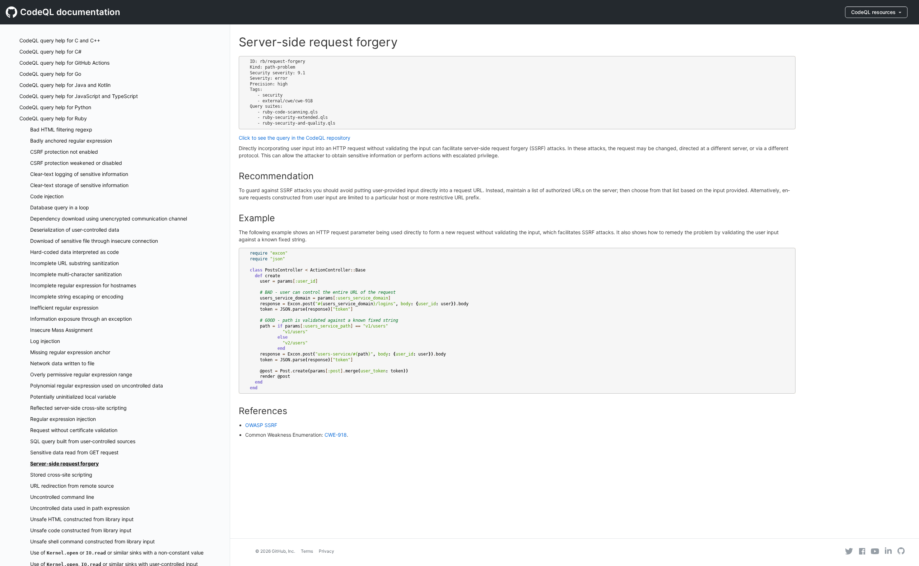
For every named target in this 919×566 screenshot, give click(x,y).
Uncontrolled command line (62, 497)
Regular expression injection (63, 419)
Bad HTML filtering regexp (61, 129)
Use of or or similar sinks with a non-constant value (117, 552)
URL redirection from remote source (72, 486)
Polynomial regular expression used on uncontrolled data (96, 385)
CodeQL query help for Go (50, 74)
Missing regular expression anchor (70, 352)
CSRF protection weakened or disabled (76, 163)
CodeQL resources (874, 12)
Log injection (45, 341)
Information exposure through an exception (81, 319)
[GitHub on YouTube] (875, 551)
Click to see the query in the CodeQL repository (294, 138)
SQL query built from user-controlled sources (82, 441)
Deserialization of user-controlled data (74, 230)
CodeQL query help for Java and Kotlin (65, 85)
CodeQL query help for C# (50, 51)
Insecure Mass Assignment (61, 330)
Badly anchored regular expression (71, 141)
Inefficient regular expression (64, 308)
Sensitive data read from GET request (74, 452)
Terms (307, 551)
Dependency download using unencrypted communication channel (108, 218)
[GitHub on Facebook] (862, 551)
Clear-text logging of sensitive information (79, 174)
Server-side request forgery (64, 463)
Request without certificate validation (73, 430)
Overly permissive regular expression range (81, 374)
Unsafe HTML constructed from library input (82, 519)
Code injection (47, 196)
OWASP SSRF (261, 425)
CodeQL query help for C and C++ (59, 40)
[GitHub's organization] (901, 552)
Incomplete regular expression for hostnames (83, 285)
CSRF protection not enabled (64, 152)
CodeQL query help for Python (55, 107)
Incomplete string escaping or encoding (76, 296)
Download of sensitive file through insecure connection (94, 241)
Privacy (326, 551)
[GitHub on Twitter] (849, 551)
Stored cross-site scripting (61, 475)
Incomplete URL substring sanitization (74, 263)
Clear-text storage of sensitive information (79, 185)
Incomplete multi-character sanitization (76, 274)
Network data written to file (62, 363)
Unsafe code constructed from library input (80, 530)
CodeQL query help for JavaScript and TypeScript (78, 96)
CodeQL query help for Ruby (53, 118)
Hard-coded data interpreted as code (74, 252)
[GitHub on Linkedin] (888, 550)
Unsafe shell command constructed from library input (92, 541)
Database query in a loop (59, 207)
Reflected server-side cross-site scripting (78, 408)
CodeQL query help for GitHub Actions (64, 63)
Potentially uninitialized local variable (73, 397)
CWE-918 (336, 435)
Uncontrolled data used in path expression (80, 508)
